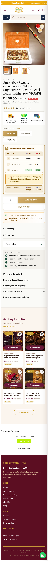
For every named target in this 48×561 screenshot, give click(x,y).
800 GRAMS (10, 140)
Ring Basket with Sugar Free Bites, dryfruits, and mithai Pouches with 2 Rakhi (12, 394)
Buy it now (24, 207)
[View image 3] (26, 70)
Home (5, 487)
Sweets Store (8, 491)
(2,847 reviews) (25, 108)
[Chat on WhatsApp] (43, 555)
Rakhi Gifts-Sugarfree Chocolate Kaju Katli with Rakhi (34, 357)
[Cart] (43, 10)
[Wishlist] (38, 10)
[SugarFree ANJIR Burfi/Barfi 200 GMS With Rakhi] (35, 378)
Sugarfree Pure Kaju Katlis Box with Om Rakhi (11, 357)
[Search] (33, 10)
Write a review (24, 441)
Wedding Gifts (8, 498)
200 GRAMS (10, 134)
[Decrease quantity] (5, 200)
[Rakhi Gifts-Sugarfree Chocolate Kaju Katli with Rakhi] (35, 341)
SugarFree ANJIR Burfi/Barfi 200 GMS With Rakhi (33, 394)
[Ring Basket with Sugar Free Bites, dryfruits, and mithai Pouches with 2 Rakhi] (13, 378)
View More (25, 412)
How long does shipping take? (24, 280)
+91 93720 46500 (10, 539)
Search (6, 516)
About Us (6, 502)
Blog (5, 505)
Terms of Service (10, 519)
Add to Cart (14, 347)
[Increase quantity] (14, 200)
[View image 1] (7, 70)
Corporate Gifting (10, 495)
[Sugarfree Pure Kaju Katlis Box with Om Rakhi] (13, 341)
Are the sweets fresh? (24, 291)
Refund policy (8, 523)
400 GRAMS (25, 134)
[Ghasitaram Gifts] (19, 10)
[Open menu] (5, 10)
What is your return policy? (24, 285)
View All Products (10, 326)
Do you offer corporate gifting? (24, 297)
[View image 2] (17, 70)
